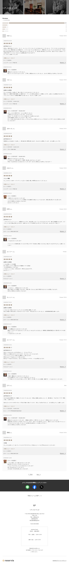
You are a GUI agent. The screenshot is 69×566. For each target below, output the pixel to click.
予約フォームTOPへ (34, 495)
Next (38, 474)
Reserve (62, 62)
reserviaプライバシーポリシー (59, 560)
